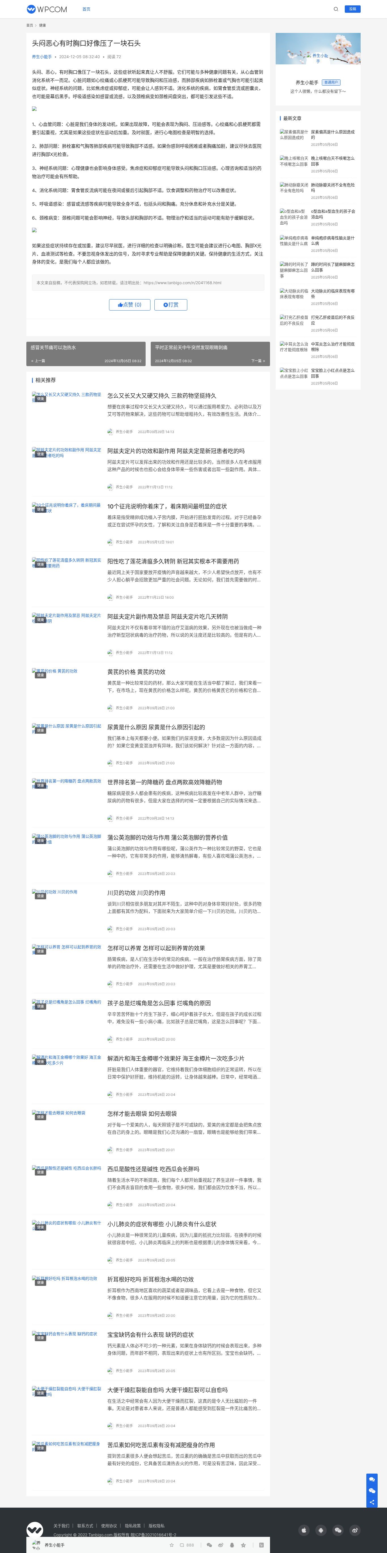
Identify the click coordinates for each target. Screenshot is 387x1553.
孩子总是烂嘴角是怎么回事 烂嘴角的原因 (159, 1003)
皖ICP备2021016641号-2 (153, 1534)
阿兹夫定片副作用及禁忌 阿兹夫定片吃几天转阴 (167, 616)
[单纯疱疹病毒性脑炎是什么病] (294, 244)
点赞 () (132, 305)
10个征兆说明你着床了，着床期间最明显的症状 (167, 506)
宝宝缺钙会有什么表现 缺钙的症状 (150, 1335)
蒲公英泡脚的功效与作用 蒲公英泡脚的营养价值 (167, 837)
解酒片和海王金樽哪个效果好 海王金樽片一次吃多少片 (176, 1058)
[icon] (304, 1530)
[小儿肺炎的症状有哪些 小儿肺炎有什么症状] (67, 1242)
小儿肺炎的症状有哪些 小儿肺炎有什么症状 (161, 1224)
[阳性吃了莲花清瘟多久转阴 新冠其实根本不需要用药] (67, 579)
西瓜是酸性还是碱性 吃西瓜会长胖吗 (153, 1169)
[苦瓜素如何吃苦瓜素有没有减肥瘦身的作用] (67, 1463)
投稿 (352, 9)
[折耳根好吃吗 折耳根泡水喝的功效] (67, 1297)
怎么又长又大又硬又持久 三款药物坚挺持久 (161, 396)
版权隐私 (157, 1525)
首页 (86, 9)
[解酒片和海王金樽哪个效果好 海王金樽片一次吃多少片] (67, 1076)
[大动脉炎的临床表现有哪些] (294, 297)
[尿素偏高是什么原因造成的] (294, 138)
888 (190, 1545)
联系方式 (85, 1525)
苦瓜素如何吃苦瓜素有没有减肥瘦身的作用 (161, 1445)
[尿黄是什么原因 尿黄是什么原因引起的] (67, 745)
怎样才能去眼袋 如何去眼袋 (142, 1114)
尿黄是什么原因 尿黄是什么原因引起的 (156, 727)
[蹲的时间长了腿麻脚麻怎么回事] (294, 270)
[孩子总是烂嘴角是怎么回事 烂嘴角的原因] (67, 1021)
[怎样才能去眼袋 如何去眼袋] (67, 1131)
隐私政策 (133, 1525)
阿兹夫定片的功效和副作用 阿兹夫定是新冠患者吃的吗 (176, 451)
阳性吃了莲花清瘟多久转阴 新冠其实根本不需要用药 (173, 561)
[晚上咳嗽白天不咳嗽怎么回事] (294, 164)
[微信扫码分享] (210, 1545)
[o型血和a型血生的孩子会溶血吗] (294, 217)
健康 (40, 399)
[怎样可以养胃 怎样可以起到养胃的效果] (67, 966)
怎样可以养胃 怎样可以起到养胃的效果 (156, 948)
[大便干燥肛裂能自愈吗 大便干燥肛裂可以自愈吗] (67, 1408)
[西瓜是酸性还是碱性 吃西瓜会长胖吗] (67, 1187)
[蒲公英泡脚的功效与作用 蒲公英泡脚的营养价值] (67, 855)
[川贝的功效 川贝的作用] (67, 910)
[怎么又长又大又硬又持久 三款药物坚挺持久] (67, 413)
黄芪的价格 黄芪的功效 (136, 672)
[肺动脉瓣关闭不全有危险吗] (294, 191)
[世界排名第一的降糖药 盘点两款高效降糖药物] (67, 800)
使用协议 (109, 1525)
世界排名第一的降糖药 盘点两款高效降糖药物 (164, 782)
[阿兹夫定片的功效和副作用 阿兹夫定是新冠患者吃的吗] (67, 469)
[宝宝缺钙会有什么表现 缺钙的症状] (67, 1352)
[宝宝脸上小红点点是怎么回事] (294, 376)
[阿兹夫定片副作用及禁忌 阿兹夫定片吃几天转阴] (67, 634)
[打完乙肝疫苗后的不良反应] (294, 323)
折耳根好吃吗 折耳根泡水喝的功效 (150, 1279)
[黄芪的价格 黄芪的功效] (67, 690)
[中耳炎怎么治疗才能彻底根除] (294, 350)
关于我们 (61, 1525)
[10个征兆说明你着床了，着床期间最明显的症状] (67, 524)
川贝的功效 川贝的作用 (136, 893)
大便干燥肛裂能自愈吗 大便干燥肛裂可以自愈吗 (167, 1390)
